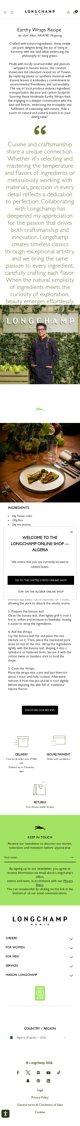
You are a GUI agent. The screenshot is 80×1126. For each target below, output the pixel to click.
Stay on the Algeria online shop (41, 591)
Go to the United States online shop (41, 580)
